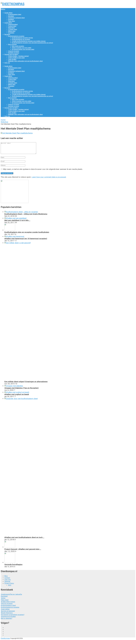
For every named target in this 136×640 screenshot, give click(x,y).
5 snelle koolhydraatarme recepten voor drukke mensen (29, 41)
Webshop (4, 122)
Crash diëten (8, 23)
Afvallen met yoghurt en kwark (16, 394)
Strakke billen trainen (8, 602)
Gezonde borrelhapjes (13, 564)
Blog (6, 576)
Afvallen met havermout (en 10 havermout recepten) (25, 238)
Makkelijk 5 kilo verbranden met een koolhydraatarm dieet (25, 61)
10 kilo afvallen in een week (16, 58)
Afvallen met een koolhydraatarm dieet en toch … (24, 537)
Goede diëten (8, 13)
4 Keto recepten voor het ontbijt (21, 48)
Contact (7, 578)
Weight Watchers (7, 613)
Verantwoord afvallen (8, 616)
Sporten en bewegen (8, 611)
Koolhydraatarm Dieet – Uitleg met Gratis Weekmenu (25, 214)
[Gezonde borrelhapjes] (9, 562)
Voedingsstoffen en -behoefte (11, 594)
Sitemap (7, 581)
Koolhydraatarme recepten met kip (22, 38)
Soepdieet (11, 33)
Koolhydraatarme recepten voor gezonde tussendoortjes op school (32, 43)
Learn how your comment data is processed (49, 177)
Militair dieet (11, 31)
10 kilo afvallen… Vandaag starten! (18, 56)
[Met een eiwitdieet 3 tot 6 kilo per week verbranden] (15, 218)
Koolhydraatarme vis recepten (21, 39)
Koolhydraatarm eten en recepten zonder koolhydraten (26, 232)
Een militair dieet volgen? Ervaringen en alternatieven (26, 382)
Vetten (3, 598)
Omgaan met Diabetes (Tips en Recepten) (21, 388)
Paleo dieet (11, 21)
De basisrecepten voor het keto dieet (23, 49)
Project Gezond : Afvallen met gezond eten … (22, 549)
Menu (3, 9)
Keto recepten (12, 44)
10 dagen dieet (12, 29)
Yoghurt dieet (12, 26)
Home (3, 120)
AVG (9, 585)
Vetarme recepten (13, 51)
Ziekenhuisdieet (13, 24)
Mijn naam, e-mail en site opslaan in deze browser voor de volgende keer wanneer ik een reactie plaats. (43, 169)
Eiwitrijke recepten (13, 53)
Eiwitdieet (11, 19)
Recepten (7, 34)
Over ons (7, 63)
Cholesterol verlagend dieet (16, 18)
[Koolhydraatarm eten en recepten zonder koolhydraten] (9, 230)
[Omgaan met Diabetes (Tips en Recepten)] (13, 386)
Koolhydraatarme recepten (16, 36)
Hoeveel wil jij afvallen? (11, 54)
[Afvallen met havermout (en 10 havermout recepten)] (14, 236)
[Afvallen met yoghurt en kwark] (16, 392)
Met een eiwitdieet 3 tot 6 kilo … (17, 220)
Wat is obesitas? (6, 618)
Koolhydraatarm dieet (14, 14)
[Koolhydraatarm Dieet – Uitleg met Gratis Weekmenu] (21, 212)
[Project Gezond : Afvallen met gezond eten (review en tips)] (9, 547)
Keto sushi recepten (18, 46)
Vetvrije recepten (7, 603)
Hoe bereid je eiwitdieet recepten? (12, 615)
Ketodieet (11, 16)
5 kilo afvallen (12, 59)
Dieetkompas (5, 638)
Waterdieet (11, 28)
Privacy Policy (9, 583)
